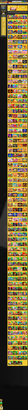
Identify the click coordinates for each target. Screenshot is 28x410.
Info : (1, 3)
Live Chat (18, 0)
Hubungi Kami (21, 0)
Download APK (15, 0)
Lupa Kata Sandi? (24, 0)
